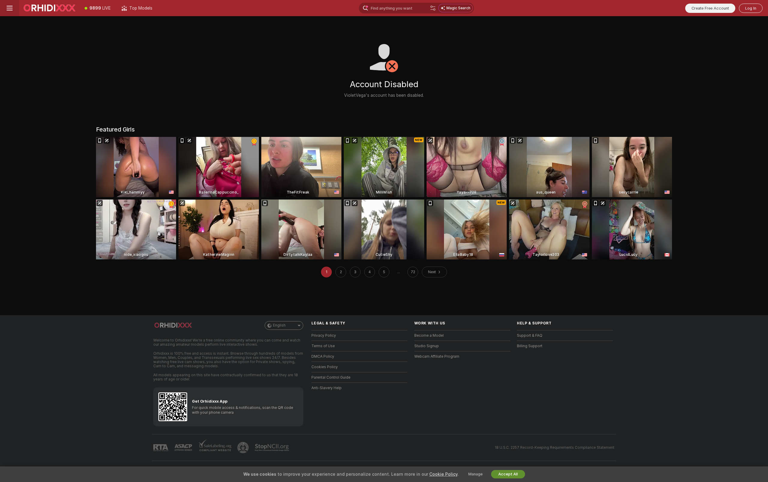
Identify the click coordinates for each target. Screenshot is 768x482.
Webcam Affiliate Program (436, 356)
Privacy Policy (323, 335)
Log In (750, 8)
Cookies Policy (324, 367)
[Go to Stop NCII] (272, 447)
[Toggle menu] (9, 8)
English (279, 325)
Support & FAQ (529, 335)
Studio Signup (426, 346)
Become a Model (429, 335)
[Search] (433, 8)
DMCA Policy (322, 356)
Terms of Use (323, 346)
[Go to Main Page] (49, 8)
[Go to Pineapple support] (243, 447)
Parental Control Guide (330, 377)
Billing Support (529, 346)
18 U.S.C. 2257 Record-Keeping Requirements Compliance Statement (554, 447)
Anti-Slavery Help (326, 388)
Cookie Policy (443, 474)
